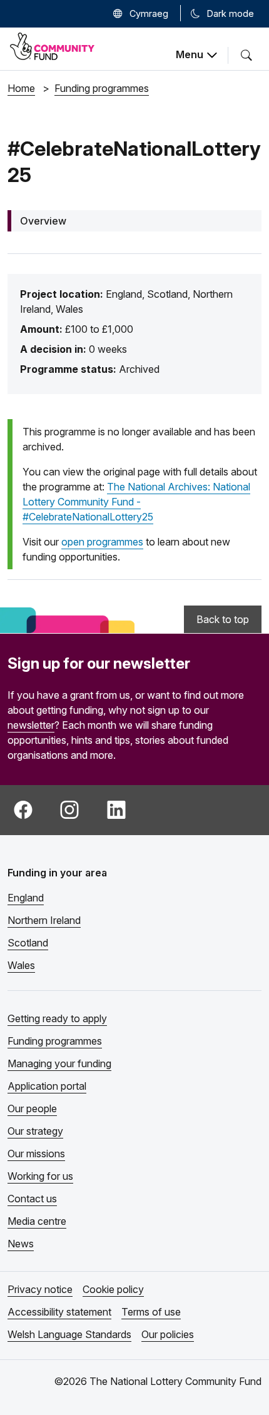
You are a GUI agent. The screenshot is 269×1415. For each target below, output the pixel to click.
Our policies (167, 1334)
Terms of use (151, 1312)
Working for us (40, 1176)
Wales (21, 965)
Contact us (32, 1198)
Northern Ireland (44, 920)
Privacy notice (40, 1289)
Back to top (222, 619)
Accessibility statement (59, 1312)
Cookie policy (113, 1289)
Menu (189, 54)
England (26, 897)
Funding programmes (55, 1041)
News (21, 1243)
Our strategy (35, 1131)
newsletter (31, 725)
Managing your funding (59, 1063)
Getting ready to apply (57, 1018)
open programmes (102, 541)
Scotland (28, 942)
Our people (32, 1108)
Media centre (37, 1221)
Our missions (36, 1153)
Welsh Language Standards (69, 1334)
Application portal (47, 1086)
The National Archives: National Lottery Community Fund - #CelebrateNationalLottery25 (136, 501)
